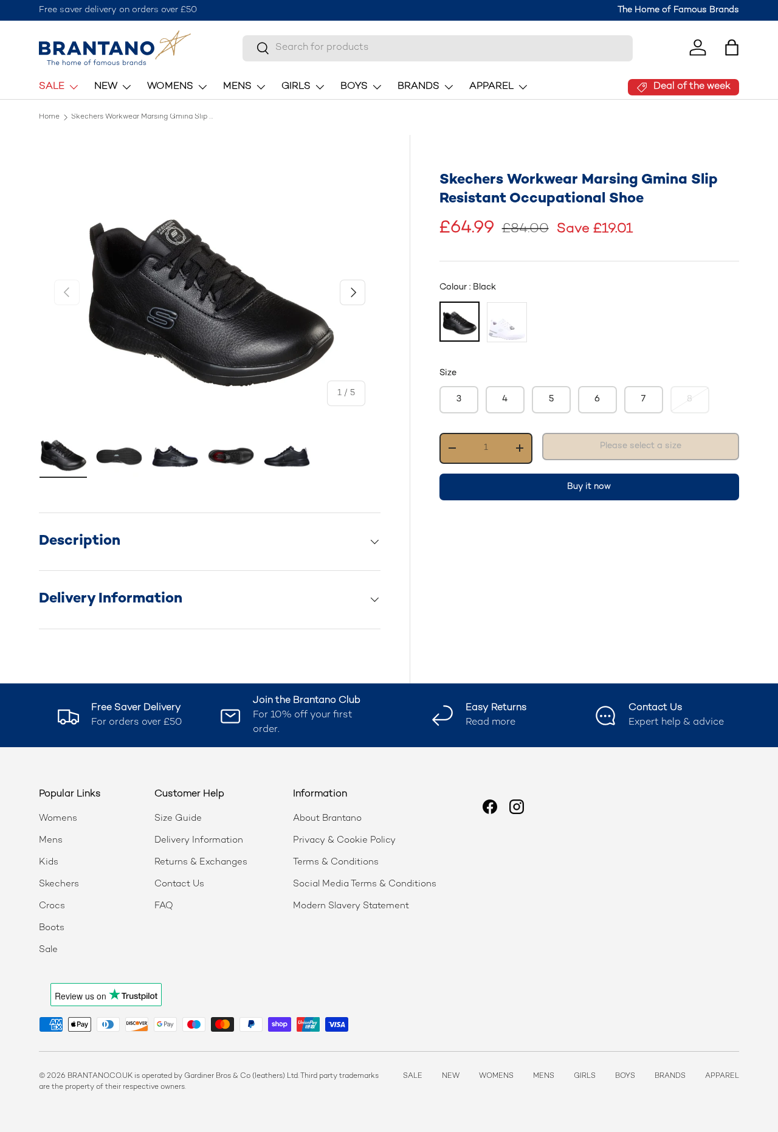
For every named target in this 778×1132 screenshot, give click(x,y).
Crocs (52, 906)
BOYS (354, 86)
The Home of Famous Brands (678, 10)
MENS (237, 86)
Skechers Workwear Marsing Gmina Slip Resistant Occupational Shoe (144, 117)
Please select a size (640, 445)
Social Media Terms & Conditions (364, 884)
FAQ (163, 906)
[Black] (459, 321)
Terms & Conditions (336, 862)
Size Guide (178, 818)
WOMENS (170, 86)
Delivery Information (198, 840)
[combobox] (437, 48)
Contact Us (179, 884)
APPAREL (491, 86)
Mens (51, 840)
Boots (51, 928)
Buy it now (589, 486)
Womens (58, 818)
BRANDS (418, 86)
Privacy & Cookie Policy (344, 840)
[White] (507, 322)
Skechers (59, 884)
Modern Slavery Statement (351, 906)
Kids (48, 862)
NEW (105, 86)
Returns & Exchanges (200, 862)
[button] (731, 47)
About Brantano (327, 818)
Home (49, 117)
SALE (51, 86)
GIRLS (296, 86)
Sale (48, 949)
